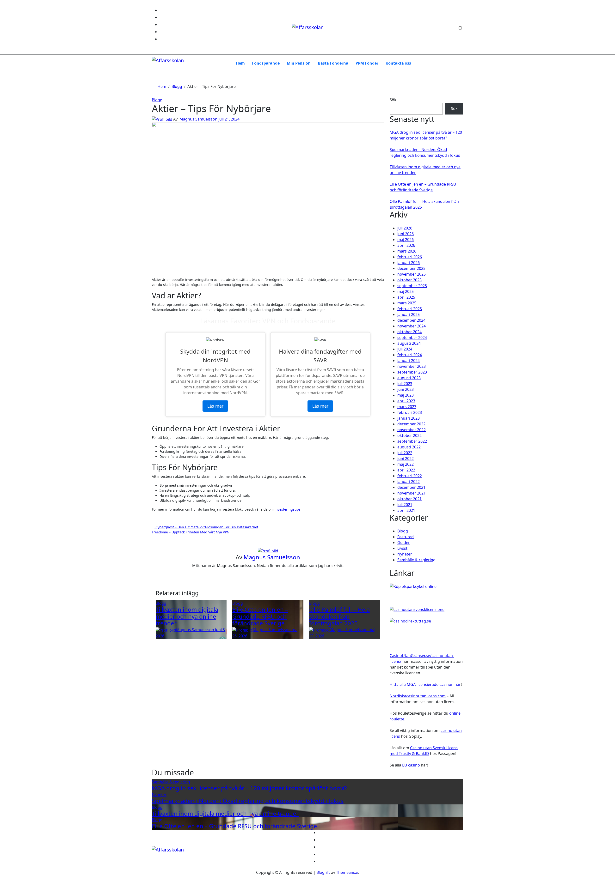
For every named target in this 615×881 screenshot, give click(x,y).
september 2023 (412, 372)
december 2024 (411, 320)
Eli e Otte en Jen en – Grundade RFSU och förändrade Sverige (260, 616)
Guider (403, 542)
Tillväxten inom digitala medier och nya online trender (187, 616)
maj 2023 (405, 395)
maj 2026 (405, 239)
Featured (405, 536)
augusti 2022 (409, 447)
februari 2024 (409, 354)
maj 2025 (405, 291)
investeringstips (288, 509)
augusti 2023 (409, 377)
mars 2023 (406, 406)
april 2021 (406, 510)
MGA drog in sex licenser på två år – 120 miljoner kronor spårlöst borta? (249, 788)
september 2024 (412, 337)
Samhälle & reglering (416, 559)
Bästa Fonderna (333, 63)
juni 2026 (405, 233)
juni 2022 (405, 458)
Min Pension (299, 63)
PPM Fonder (367, 63)
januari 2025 (408, 314)
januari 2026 (408, 262)
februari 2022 (409, 475)
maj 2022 (405, 464)
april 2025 (406, 297)
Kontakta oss (398, 63)
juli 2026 (404, 228)
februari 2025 (409, 308)
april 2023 (406, 401)
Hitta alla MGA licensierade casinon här (425, 684)
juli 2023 (404, 383)
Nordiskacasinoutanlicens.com (418, 696)
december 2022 (411, 424)
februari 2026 (409, 256)
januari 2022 (408, 481)
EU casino (411, 765)
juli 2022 (404, 452)
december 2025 (411, 268)
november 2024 (411, 326)
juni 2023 (405, 389)
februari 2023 (409, 412)
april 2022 (406, 470)
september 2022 (412, 441)
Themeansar (347, 872)
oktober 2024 (409, 331)
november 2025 (411, 274)
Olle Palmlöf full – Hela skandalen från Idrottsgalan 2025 (339, 616)
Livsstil (403, 548)
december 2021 (411, 487)
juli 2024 (404, 349)
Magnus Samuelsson (198, 119)
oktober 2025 (409, 280)
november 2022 (411, 429)
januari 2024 (408, 360)
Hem (240, 63)
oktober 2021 (409, 498)
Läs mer (215, 406)
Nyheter (404, 554)
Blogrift (323, 872)
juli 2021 (404, 504)
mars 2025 (406, 303)
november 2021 (411, 493)
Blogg (157, 100)
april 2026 (406, 245)
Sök (393, 100)
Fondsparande (266, 63)
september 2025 (412, 285)
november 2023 (411, 366)
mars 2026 (406, 251)
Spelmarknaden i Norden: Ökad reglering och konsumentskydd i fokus (248, 801)
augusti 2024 (409, 343)
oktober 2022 (409, 435)
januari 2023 (408, 418)
